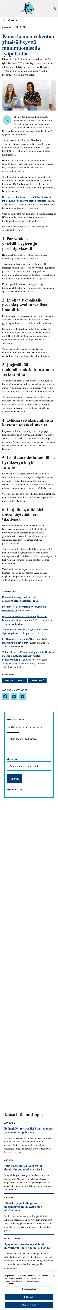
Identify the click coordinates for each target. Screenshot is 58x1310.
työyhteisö (37, 680)
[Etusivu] (27, 8)
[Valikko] (4, 8)
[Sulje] (54, 1276)
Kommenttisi (13, 732)
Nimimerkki (12, 759)
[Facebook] (5, 696)
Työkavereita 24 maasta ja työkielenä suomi (25, 629)
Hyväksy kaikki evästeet (29, 1305)
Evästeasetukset (29, 1289)
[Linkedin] (14, 696)
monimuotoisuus (15, 680)
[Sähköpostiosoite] (22, 696)
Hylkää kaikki (29, 1297)
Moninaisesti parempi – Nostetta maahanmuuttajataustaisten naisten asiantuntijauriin (28, 656)
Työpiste (11, 20)
